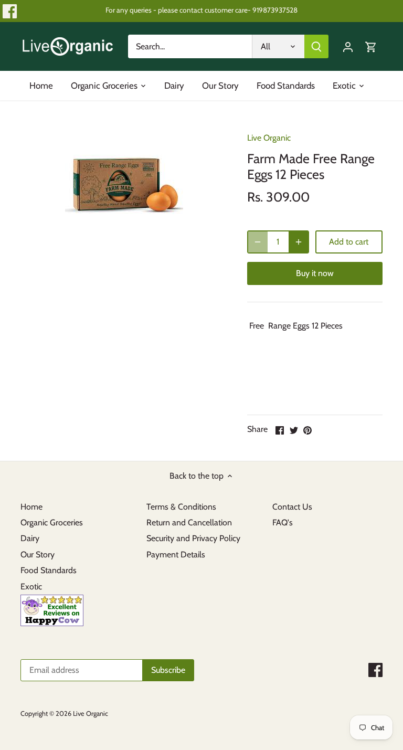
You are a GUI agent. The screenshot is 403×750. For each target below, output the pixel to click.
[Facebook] (10, 11)
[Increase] (299, 242)
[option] (123, 180)
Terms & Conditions (181, 507)
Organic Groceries (51, 522)
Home (31, 507)
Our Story (37, 554)
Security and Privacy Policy (193, 538)
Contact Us (292, 507)
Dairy (29, 538)
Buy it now (315, 273)
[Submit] (316, 46)
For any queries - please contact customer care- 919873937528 (201, 10)
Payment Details (175, 554)
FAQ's (282, 522)
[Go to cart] (371, 46)
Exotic (31, 586)
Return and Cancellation (189, 522)
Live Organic (269, 138)
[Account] (347, 46)
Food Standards (48, 570)
